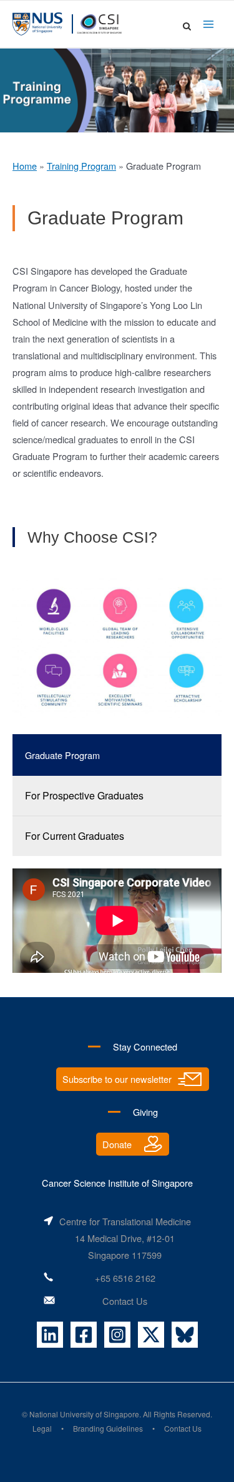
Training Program (81, 165)
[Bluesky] (185, 1335)
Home (24, 165)
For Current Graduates (74, 836)
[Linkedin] (50, 1335)
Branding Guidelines (108, 1428)
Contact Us (124, 1300)
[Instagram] (117, 1335)
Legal (42, 1428)
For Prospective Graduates (84, 795)
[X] (151, 1335)
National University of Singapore (84, 1414)
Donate (117, 1144)
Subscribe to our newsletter (117, 1078)
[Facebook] (84, 1335)
